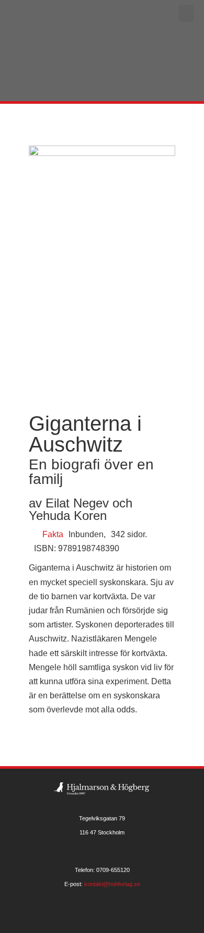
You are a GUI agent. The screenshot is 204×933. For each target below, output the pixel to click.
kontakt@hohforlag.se (112, 884)
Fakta (52, 534)
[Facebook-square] (102, 916)
